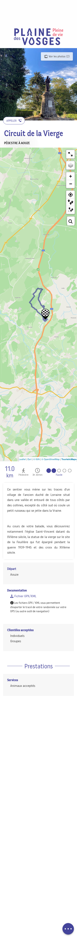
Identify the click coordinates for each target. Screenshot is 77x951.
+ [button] (70, 176)
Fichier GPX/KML (25, 596)
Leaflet (22, 459)
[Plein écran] (70, 154)
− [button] (70, 184)
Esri (29, 459)
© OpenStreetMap (50, 459)
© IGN (36, 459)
